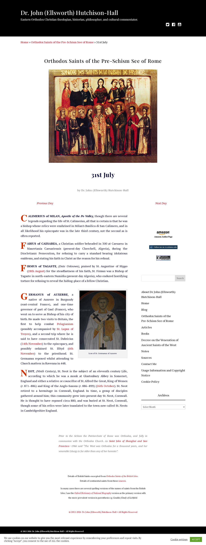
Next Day (161, 203)
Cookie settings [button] (179, 539)
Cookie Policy (150, 381)
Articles (146, 327)
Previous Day (45, 203)
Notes (145, 351)
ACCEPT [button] (196, 539)
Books (145, 333)
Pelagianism (65, 324)
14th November (32, 344)
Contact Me (149, 364)
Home (24, 42)
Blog (144, 309)
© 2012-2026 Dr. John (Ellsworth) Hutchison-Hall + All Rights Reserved (103, 512)
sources (122, 480)
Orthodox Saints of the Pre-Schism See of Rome (62, 42)
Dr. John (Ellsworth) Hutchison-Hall (105, 190)
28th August (36, 271)
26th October (105, 386)
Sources (146, 358)
